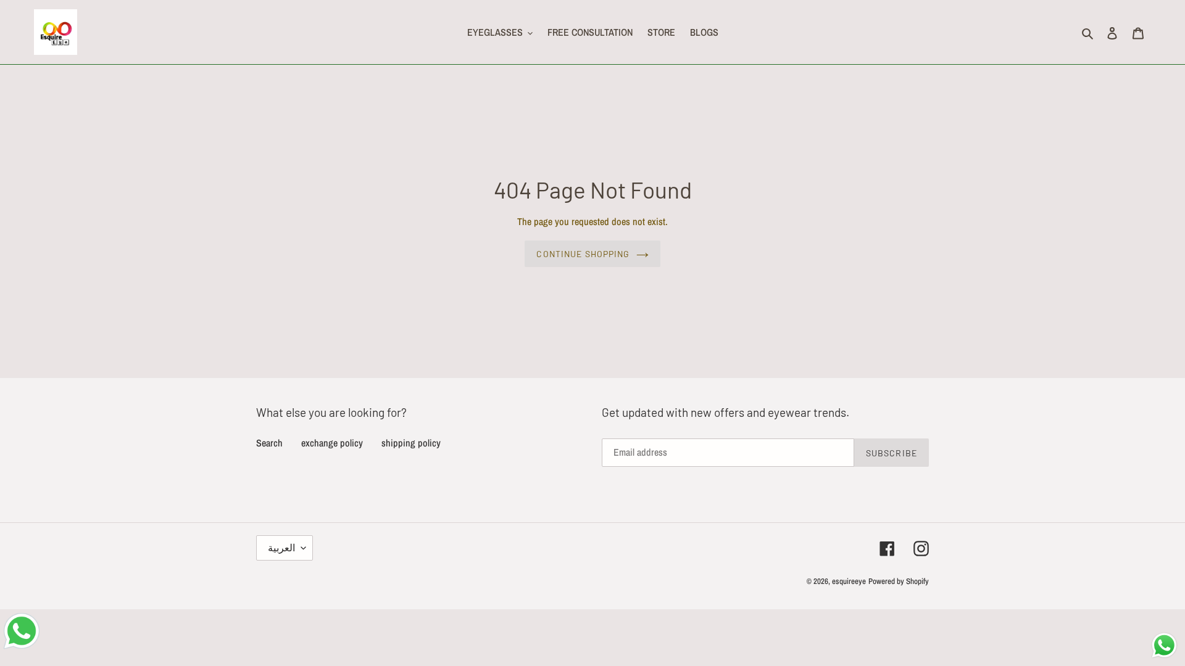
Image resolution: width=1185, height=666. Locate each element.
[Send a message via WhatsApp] (1164, 645)
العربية (281, 547)
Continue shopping (583, 254)
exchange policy (332, 443)
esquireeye (849, 581)
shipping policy (411, 443)
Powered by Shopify (898, 581)
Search (269, 443)
